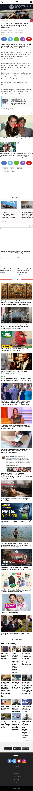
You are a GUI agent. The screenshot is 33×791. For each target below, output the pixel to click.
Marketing (16, 770)
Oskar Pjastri (6, 171)
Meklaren (19, 168)
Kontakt (16, 767)
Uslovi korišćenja (16, 776)
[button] (2, 208)
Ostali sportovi (6, 21)
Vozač (13, 171)
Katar (12, 168)
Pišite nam (16, 779)
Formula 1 (5, 168)
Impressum (16, 773)
